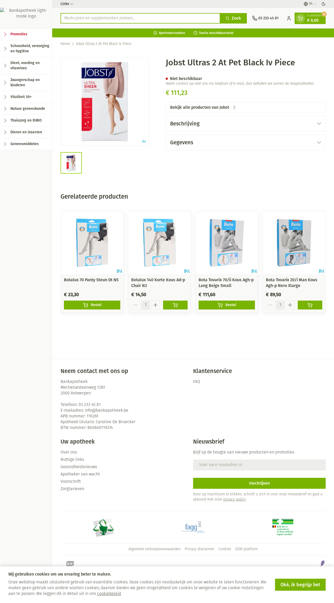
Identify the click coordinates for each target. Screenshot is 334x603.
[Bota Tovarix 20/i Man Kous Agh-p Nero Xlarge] (294, 242)
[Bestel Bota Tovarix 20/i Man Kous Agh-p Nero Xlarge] (310, 305)
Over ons (69, 452)
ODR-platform (246, 549)
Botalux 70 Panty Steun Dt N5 (91, 279)
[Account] (288, 18)
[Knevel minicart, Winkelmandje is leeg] (300, 18)
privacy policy (234, 500)
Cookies (224, 549)
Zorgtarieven (72, 489)
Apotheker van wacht (80, 474)
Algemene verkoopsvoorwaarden (154, 549)
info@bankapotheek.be (106, 411)
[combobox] (140, 18)
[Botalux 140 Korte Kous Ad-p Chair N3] (159, 242)
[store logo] (26, 14)
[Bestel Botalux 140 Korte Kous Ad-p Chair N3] (175, 305)
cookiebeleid (109, 594)
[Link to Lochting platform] (322, 563)
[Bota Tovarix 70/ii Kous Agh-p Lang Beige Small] (226, 242)
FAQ (196, 382)
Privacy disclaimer (199, 549)
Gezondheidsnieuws (79, 467)
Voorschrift (71, 482)
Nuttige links (72, 460)
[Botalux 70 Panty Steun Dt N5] (92, 242)
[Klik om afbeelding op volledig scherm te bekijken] (105, 102)
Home (65, 44)
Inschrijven (259, 483)
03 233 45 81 (90, 405)
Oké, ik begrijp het (300, 585)
